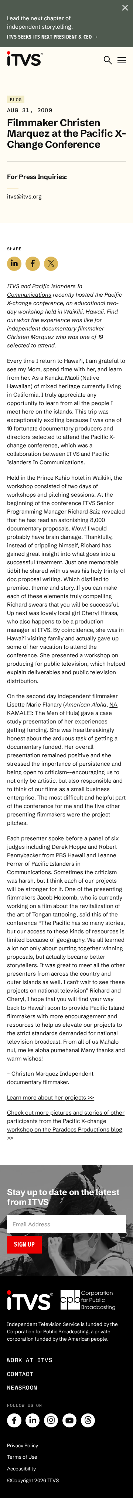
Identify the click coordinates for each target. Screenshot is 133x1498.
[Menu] (121, 60)
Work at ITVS (29, 1360)
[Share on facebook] (32, 264)
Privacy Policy (22, 1445)
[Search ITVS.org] (108, 60)
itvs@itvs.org (24, 196)
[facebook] (14, 1420)
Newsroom (22, 1387)
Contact (20, 1374)
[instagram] (51, 1420)
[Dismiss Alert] (125, 7)
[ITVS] (24, 58)
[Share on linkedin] (14, 264)
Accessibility (21, 1469)
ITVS (13, 286)
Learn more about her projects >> (50, 1097)
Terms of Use (22, 1457)
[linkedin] (32, 1420)
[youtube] (69, 1420)
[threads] (88, 1420)
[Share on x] (51, 264)
